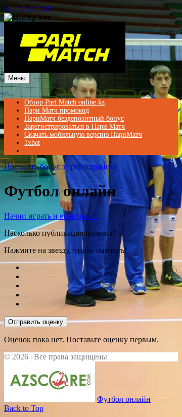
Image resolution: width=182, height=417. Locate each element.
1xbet (32, 142)
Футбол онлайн (124, 399)
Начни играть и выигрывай (51, 216)
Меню (17, 78)
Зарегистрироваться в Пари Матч (74, 126)
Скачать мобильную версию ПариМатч (83, 134)
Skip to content (28, 8)
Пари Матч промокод (56, 110)
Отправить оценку (35, 322)
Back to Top (23, 408)
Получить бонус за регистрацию (60, 166)
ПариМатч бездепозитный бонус (74, 118)
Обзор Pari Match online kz (64, 102)
